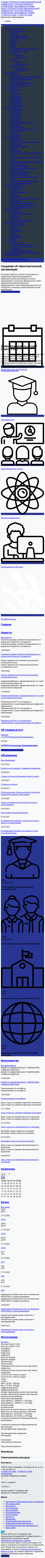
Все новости (6, 638)
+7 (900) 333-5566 (8, 1471)
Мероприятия (10, 1060)
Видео (5, 1202)
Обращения (10, 1519)
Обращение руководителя (12, 750)
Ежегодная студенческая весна (14, 813)
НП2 (3, 1276)
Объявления (9, 755)
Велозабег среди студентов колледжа (17, 1141)
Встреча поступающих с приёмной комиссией (20, 768)
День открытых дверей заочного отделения (20, 1127)
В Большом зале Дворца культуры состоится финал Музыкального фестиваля (20, 793)
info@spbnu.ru (6, 1474)
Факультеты (11, 1506)
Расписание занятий (9, 371)
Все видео (5, 1207)
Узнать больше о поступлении (14, 369)
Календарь (8, 1169)
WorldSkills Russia (8, 619)
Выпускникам (12, 1515)
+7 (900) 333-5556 (24, 1471)
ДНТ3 (3, 1248)
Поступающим (12, 1508)
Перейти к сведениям (10, 292)
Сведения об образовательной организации (25, 1502)
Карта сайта (10, 1528)
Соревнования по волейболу (13, 1099)
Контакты (10, 1517)
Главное (6, 624)
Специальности (7, 420)
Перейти (4, 735)
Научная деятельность (10, 518)
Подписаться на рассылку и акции (15, 1540)
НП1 (3, 1262)
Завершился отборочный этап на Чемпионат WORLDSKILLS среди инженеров (20, 1310)
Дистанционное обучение (12, 567)
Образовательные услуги (12, 469)
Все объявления (8, 760)
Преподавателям (13, 1512)
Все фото (5, 1342)
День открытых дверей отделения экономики (21, 1113)
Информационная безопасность (19, 1523)
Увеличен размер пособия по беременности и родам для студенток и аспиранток (21, 655)
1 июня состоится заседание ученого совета (20, 776)
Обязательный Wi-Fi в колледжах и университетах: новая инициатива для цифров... (21, 722)
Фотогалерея (9, 1337)
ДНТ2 (3, 1234)
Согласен (5, 1556)
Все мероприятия (8, 1066)
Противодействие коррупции (18, 1521)
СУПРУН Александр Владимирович (19, 745)
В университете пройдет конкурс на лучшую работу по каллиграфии (20, 822)
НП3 (3, 1290)
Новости (6, 632)
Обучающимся (12, 1510)
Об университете (12, 730)
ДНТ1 (3, 1219)
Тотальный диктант (9, 784)
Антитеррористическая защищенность (22, 1526)
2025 (3, 1176)
